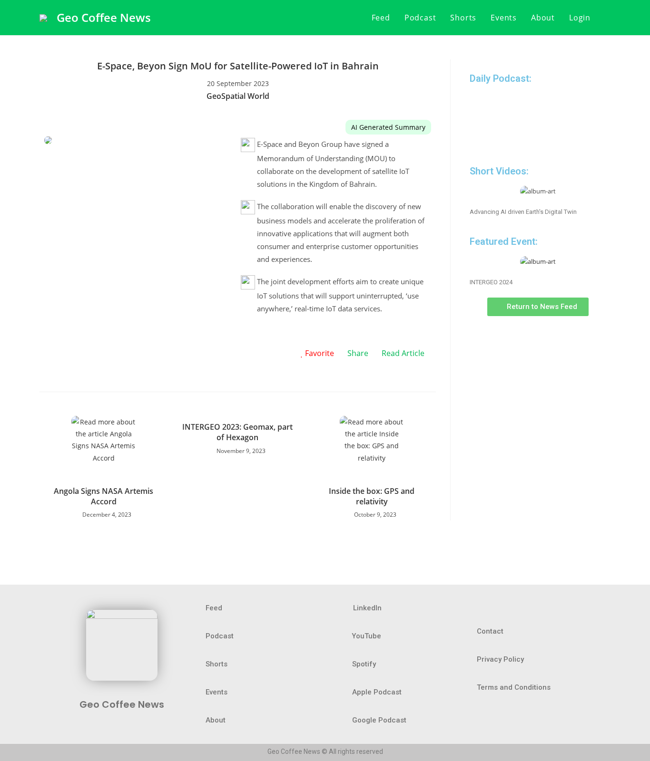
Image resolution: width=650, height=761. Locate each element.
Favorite (318, 353)
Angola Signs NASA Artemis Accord (103, 496)
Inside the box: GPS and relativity (371, 496)
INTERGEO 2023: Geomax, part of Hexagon (237, 432)
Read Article (403, 353)
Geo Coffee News (104, 17)
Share (357, 353)
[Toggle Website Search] (608, 17)
